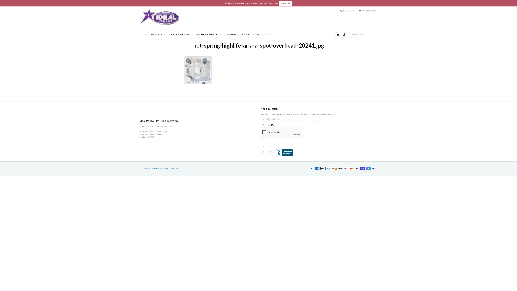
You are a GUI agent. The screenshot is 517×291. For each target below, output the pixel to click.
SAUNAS (246, 34)
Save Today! (285, 3)
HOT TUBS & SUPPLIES (207, 34)
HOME (145, 34)
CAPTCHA (267, 124)
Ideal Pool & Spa (154, 168)
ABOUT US (262, 34)
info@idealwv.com (368, 11)
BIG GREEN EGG (159, 34)
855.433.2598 (348, 11)
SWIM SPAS (230, 34)
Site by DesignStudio (171, 168)
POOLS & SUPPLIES (180, 34)
